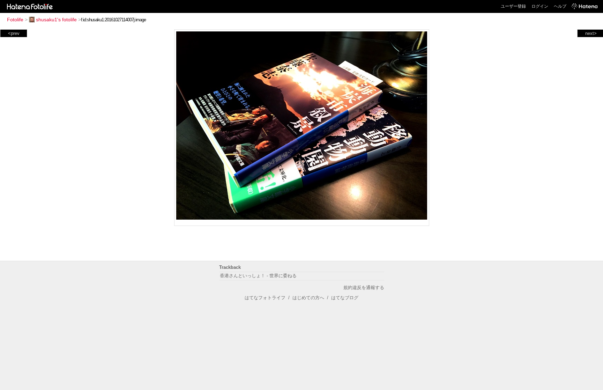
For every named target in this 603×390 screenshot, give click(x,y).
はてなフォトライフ (265, 297)
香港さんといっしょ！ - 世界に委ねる (258, 275)
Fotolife (15, 19)
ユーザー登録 (513, 6)
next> (591, 33)
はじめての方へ (308, 297)
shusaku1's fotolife (56, 19)
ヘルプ (560, 6)
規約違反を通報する (363, 287)
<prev (14, 33)
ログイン (539, 6)
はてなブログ (344, 297)
